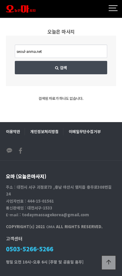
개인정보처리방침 (44, 131)
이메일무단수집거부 (85, 131)
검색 (63, 67)
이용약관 (13, 131)
